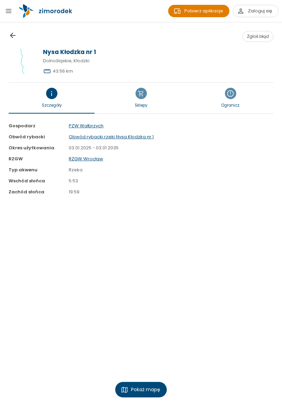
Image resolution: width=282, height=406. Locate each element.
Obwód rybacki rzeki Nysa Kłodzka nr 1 (111, 136)
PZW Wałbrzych (86, 125)
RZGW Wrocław (86, 159)
